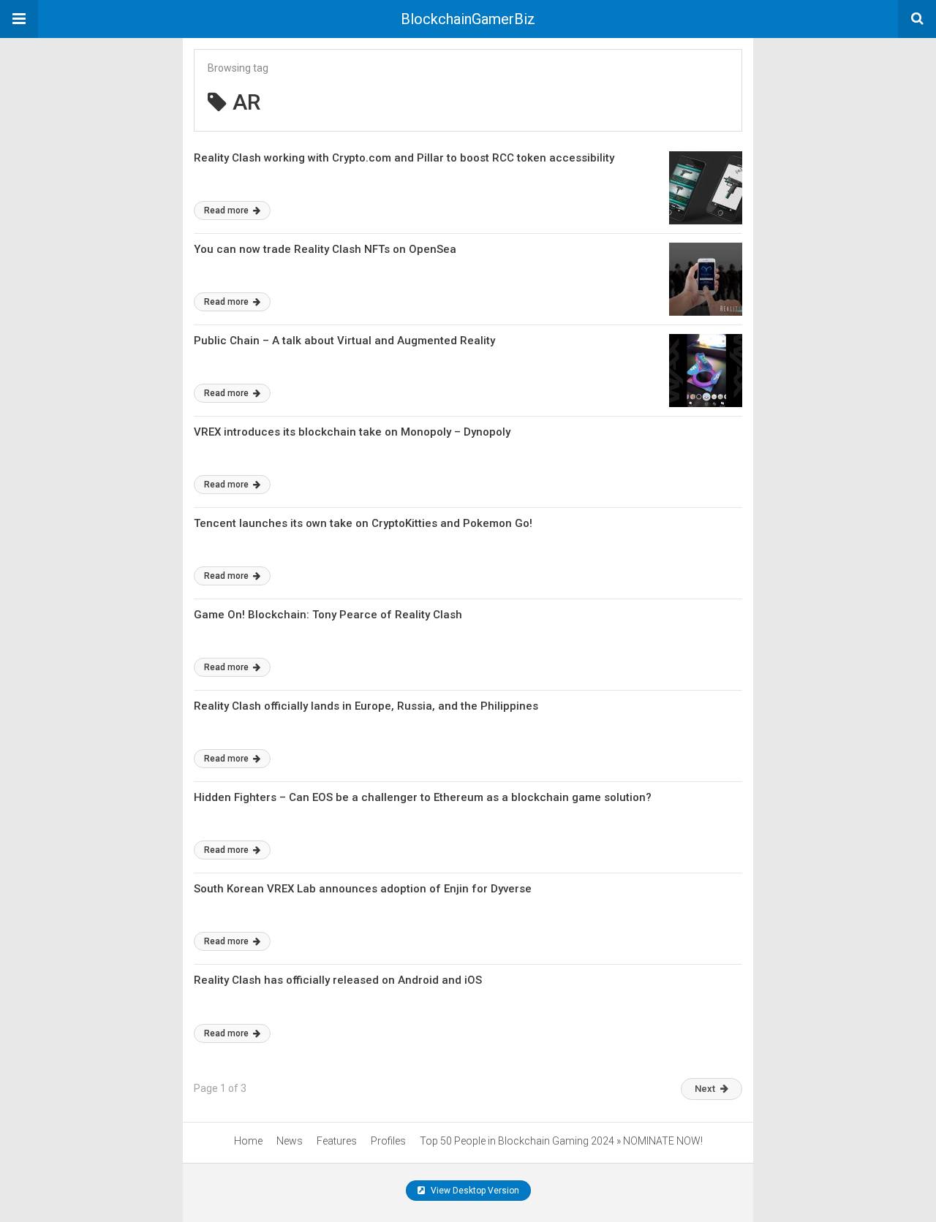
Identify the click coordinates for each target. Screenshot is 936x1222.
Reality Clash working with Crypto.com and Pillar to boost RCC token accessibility (404, 157)
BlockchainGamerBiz (468, 19)
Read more (227, 210)
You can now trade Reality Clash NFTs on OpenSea (325, 249)
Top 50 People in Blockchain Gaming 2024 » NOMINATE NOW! (561, 1141)
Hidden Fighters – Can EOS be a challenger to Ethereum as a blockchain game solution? (423, 797)
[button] (19, 19)
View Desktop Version (474, 1190)
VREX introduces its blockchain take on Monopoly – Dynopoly (352, 432)
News (289, 1141)
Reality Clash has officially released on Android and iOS (338, 980)
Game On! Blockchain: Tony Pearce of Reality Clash (328, 614)
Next (705, 1088)
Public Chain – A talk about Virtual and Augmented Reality (344, 340)
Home (248, 1141)
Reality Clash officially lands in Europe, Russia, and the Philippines (366, 706)
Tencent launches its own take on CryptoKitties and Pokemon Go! (363, 523)
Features (337, 1141)
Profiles (388, 1141)
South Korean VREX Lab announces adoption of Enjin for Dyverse (363, 888)
